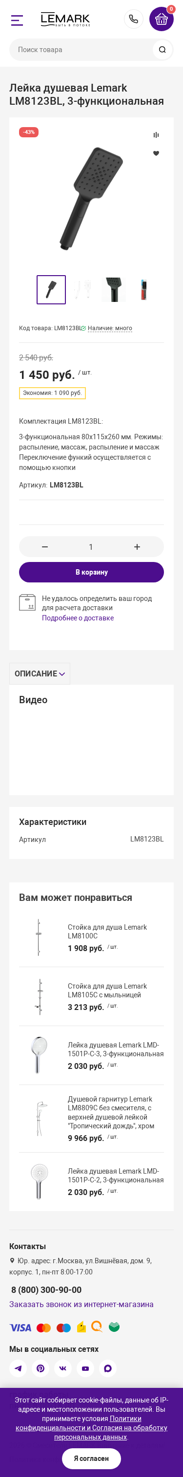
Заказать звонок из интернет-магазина (81, 1304)
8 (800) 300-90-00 (133, 19)
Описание (36, 673)
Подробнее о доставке (78, 618)
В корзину (92, 572)
